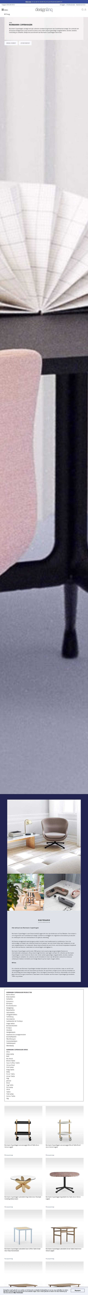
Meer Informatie (18, 1292)
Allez (8, 1052)
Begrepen (78, 1290)
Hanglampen (10, 1032)
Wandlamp (10, 1045)
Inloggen (62, 5)
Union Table (10, 1096)
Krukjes (9, 1028)
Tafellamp (10, 1017)
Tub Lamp (10, 1094)
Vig (7, 1098)
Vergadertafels (11, 1014)
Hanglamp (10, 1008)
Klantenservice (80, 5)
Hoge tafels (10, 1023)
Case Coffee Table (13, 1063)
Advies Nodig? (25, 43)
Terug (8, 14)
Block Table (10, 1061)
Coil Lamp (10, 1067)
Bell (7, 1056)
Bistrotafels (10, 997)
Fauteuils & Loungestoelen (16, 1034)
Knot (8, 1083)
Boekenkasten (11, 1006)
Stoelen (9, 1030)
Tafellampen (10, 1043)
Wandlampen (11, 1039)
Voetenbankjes (11, 1041)
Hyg (7, 1078)
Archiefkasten (11, 1037)
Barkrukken (10, 994)
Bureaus (9, 1003)
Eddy (8, 1072)
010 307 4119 (10, 5)
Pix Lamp (9, 1087)
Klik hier (28, 2)
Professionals (71, 5)
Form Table (10, 1074)
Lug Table (9, 1085)
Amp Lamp (10, 1054)
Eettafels (9, 999)
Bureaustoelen (11, 1025)
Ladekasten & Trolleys (14, 1021)
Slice (8, 1089)
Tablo (8, 1092)
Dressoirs (9, 1001)
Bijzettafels (10, 1010)
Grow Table (10, 1076)
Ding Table (10, 1069)
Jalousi (8, 1081)
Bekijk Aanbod (11, 43)
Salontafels (10, 1012)
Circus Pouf (10, 1065)
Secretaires (10, 1019)
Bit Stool (9, 1058)
